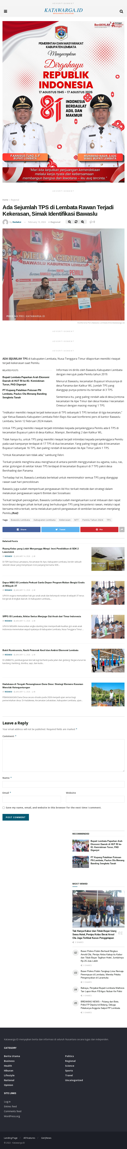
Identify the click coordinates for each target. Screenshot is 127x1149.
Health (8, 1065)
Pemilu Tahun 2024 (93, 520)
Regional (15, 199)
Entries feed (10, 1106)
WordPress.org (12, 1116)
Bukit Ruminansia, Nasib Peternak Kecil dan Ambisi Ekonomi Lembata (40, 650)
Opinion (8, 1085)
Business (9, 1060)
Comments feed (12, 1111)
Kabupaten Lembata (45, 520)
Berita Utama (12, 1056)
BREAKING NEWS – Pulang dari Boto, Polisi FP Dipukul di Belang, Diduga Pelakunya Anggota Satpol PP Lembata (100, 1004)
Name (7, 777)
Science (69, 1065)
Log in (7, 1101)
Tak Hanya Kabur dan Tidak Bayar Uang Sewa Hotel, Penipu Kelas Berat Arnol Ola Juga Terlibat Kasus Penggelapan (94, 934)
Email (6, 792)
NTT (76, 520)
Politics (69, 1056)
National (9, 1080)
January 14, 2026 (22, 556)
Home (5, 199)
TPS (109, 520)
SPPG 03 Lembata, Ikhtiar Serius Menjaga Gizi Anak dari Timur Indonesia (41, 616)
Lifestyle (9, 1075)
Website (71, 792)
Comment (9, 736)
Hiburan (8, 1070)
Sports (69, 1070)
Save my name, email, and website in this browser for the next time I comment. (53, 807)
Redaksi (17, 222)
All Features (29, 1137)
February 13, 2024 (37, 222)
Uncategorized (74, 1080)
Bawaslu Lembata (20, 520)
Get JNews (46, 1137)
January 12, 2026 (22, 655)
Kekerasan (65, 520)
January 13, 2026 (22, 590)
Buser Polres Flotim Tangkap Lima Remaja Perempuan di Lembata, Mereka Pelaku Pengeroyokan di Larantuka (102, 974)
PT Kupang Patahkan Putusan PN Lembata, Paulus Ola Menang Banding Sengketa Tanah (24, 394)
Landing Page (11, 1137)
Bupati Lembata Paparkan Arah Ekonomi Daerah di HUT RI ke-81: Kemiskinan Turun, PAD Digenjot (25, 381)
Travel (69, 1075)
